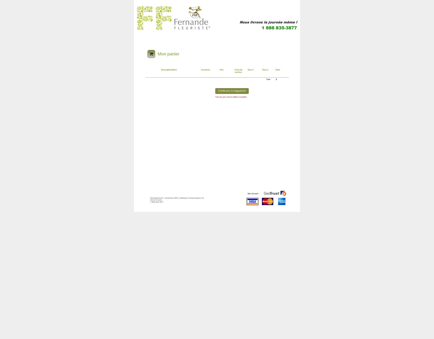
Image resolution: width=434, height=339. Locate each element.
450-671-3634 (156, 200)
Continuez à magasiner (232, 90)
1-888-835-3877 (156, 202)
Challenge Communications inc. (191, 198)
